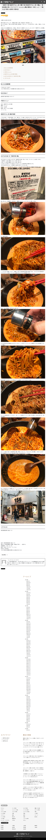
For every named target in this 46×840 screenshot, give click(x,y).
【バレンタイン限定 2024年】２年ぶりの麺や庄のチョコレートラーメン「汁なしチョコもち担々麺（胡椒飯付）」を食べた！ (33, 769)
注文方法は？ (7, 70)
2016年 (26, 591)
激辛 (24, 815)
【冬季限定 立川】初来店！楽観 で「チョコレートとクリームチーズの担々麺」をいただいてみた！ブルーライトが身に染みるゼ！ (33, 775)
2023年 (26, 712)
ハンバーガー (6, 739)
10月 (27, 587)
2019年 (26, 639)
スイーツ (36, 815)
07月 (27, 582)
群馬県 (2, 827)
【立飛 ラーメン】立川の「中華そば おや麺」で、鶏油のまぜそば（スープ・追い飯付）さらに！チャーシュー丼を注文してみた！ (33, 789)
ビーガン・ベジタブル (5, 820)
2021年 (26, 676)
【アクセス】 (7, 78)
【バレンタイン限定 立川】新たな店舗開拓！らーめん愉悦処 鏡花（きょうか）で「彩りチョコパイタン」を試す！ (33, 752)
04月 (27, 597)
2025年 (26, 728)
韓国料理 (13, 818)
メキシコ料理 (3, 811)
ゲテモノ (2, 808)
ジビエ (2, 809)
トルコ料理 (3, 813)
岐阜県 (24, 829)
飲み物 (36, 816)
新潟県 (24, 827)
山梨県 (24, 825)
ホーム (31, 836)
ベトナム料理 (25, 818)
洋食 (35, 811)
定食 (24, 816)
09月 (27, 585)
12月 (27, 589)
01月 (27, 592)
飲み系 (13, 816)
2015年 (26, 579)
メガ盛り (36, 813)
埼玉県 (2, 829)
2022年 (26, 695)
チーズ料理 (14, 808)
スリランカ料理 (26, 811)
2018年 (26, 620)
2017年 (26, 605)
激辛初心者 (5, 741)
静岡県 (36, 825)
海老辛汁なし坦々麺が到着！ (10, 74)
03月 (27, 595)
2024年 (26, 722)
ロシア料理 (25, 808)
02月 (27, 594)
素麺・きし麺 (37, 808)
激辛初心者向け (6, 738)
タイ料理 (2, 818)
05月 (27, 581)
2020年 (26, 657)
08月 (27, 584)
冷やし (24, 820)
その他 (13, 820)
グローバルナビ (44, 2)
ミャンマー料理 (15, 809)
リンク (27, 836)
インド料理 (3, 816)
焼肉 (13, 815)
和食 (24, 813)
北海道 (2, 825)
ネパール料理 (37, 809)
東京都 (13, 827)
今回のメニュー (7, 72)
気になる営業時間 (8, 67)
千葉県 (13, 825)
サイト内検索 (42, 2)
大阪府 (36, 827)
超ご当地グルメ (7, 2)
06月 (27, 600)
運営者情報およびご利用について (19, 836)
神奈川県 (13, 829)
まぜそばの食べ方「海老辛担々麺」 (12, 76)
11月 (27, 588)
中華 (13, 813)
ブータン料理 (25, 809)
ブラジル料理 (14, 811)
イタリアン (3, 815)
